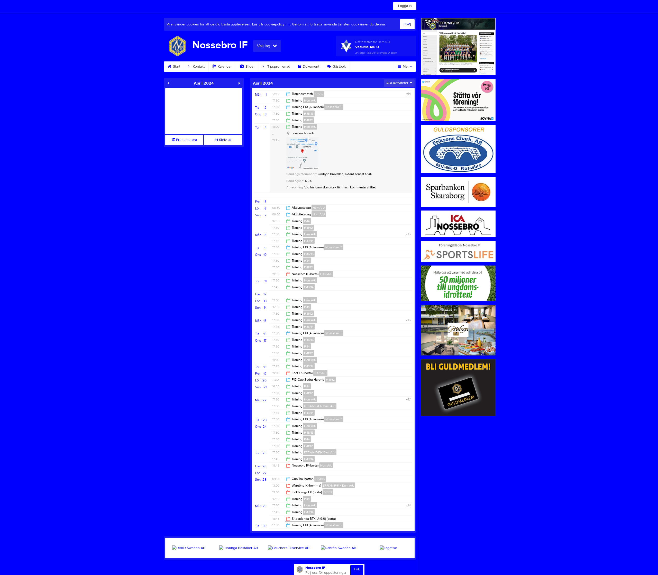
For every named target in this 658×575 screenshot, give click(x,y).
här (287, 24)
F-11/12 (319, 94)
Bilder (249, 66)
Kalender (224, 66)
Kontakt (198, 66)
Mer (406, 66)
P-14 (307, 221)
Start (176, 66)
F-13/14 (309, 241)
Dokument (310, 66)
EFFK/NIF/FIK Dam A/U (319, 406)
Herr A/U (310, 100)
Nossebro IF (333, 107)
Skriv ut (224, 140)
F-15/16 (309, 114)
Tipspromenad (278, 66)
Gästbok (339, 66)
